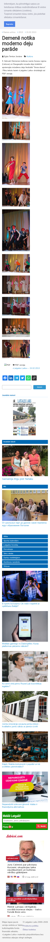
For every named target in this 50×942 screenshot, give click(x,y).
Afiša (5, 536)
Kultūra (30, 56)
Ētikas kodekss (29, 929)
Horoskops (8, 549)
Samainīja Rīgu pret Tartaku (17, 479)
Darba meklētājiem (11, 557)
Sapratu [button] (9, 24)
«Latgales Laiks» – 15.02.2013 (26, 368)
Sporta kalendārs (10, 541)
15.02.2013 (31, 32)
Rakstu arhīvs (9, 32)
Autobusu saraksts (11, 562)
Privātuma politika (30, 926)
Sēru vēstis (8, 553)
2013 (21, 32)
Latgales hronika (10, 545)
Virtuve (6, 566)
